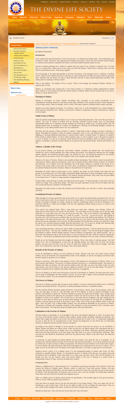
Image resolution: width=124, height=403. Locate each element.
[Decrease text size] (110, 38)
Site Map (91, 2)
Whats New (99, 17)
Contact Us (83, 2)
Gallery (108, 17)
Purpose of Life (18, 60)
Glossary (75, 2)
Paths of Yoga (46, 17)
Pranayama (69, 17)
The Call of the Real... (20, 70)
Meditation (81, 17)
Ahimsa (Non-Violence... (22, 55)
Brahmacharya (18, 58)
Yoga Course (54, 2)
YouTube (104, 2)
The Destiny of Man (20, 77)
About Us (23, 17)
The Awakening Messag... (22, 79)
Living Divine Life (55, 44)
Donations (112, 2)
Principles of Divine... (20, 51)
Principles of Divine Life (70, 44)
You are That (18, 72)
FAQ (98, 2)
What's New (15, 88)
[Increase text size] (113, 38)
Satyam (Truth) (19, 53)
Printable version (18, 38)
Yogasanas (58, 17)
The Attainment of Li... (21, 75)
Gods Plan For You (20, 63)
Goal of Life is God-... (20, 48)
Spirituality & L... (19, 68)
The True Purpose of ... (21, 65)
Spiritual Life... (17, 92)
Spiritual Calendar (65, 2)
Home (14, 17)
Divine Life (34, 17)
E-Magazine (44, 2)
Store (90, 17)
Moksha (16, 82)
